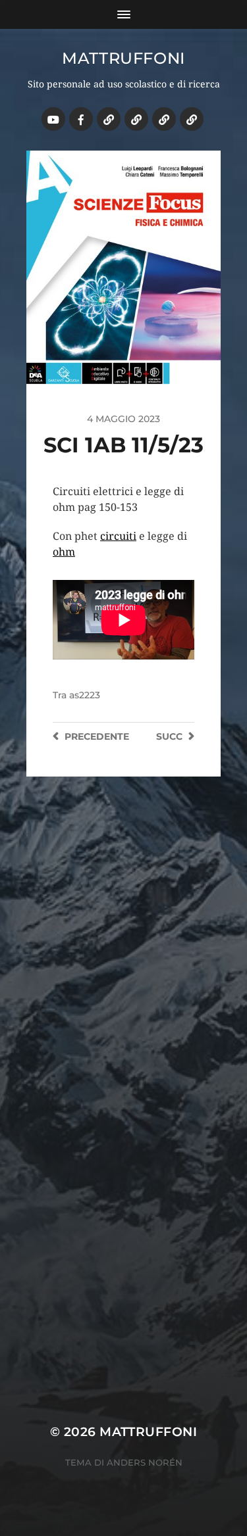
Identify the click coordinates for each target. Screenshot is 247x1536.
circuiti (118, 536)
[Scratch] (109, 119)
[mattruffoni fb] (81, 119)
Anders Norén (144, 1462)
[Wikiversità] (136, 119)
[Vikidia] (164, 119)
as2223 (84, 695)
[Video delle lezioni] (53, 119)
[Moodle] (192, 119)
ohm (64, 552)
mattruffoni (123, 58)
